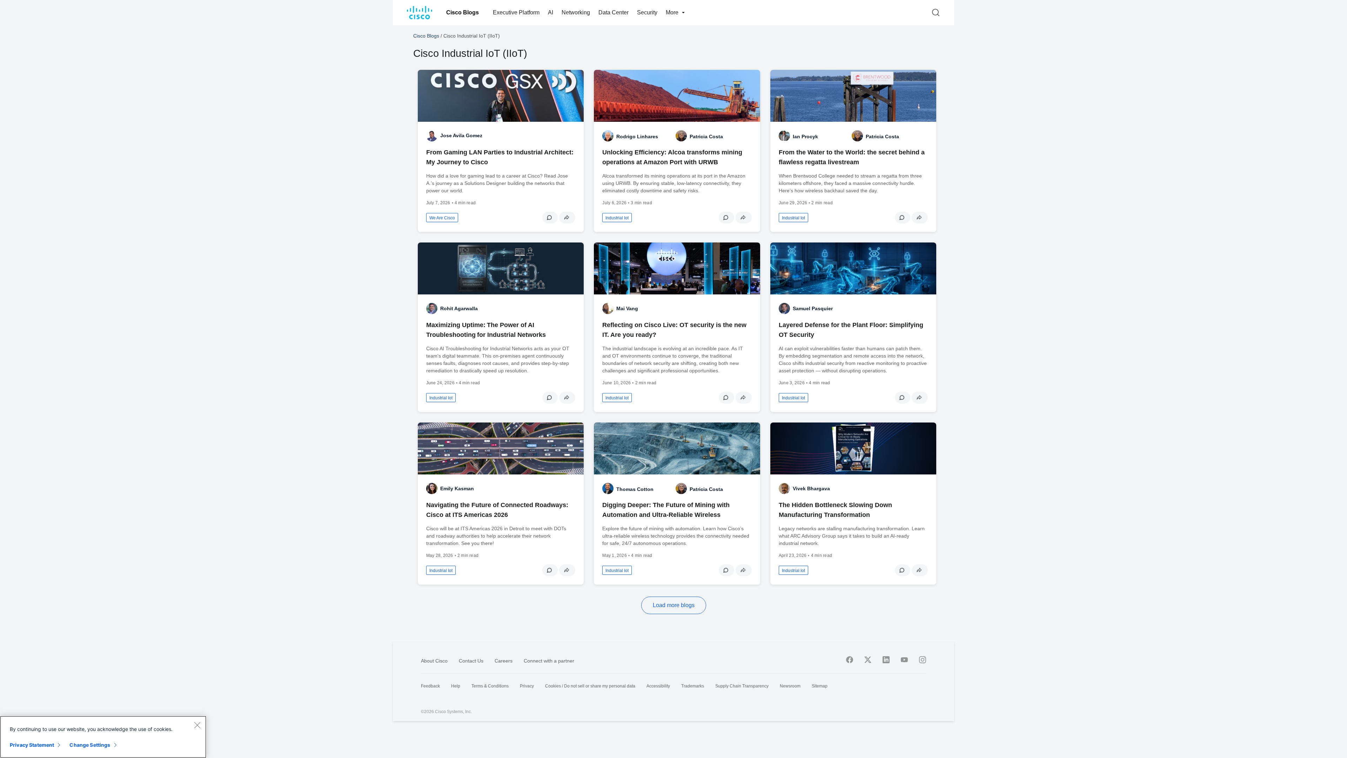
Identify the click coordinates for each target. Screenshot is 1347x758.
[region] (103, 737)
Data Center (613, 12)
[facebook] (849, 659)
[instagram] (922, 659)
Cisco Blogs (462, 12)
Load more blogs (674, 605)
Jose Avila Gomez (461, 135)
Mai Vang (627, 308)
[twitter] (867, 659)
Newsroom (790, 686)
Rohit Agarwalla (459, 308)
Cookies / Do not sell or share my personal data (590, 686)
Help (455, 686)
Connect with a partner (549, 661)
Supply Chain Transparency (742, 686)
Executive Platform (516, 12)
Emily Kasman (457, 488)
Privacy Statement (32, 745)
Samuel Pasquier (813, 308)
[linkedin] (886, 659)
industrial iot (617, 218)
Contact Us (471, 661)
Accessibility (658, 686)
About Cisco (434, 661)
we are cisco (442, 218)
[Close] (197, 725)
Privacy (527, 686)
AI (550, 12)
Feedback (430, 686)
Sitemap (819, 686)
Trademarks (692, 686)
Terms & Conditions (490, 686)
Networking (576, 12)
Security (647, 12)
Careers (503, 661)
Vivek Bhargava (811, 488)
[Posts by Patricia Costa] (681, 135)
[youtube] (904, 659)
